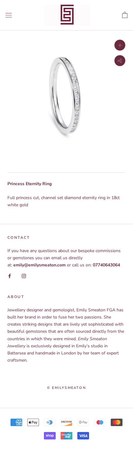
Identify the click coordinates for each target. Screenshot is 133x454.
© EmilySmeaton (66, 387)
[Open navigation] (9, 15)
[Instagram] (24, 275)
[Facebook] (9, 275)
